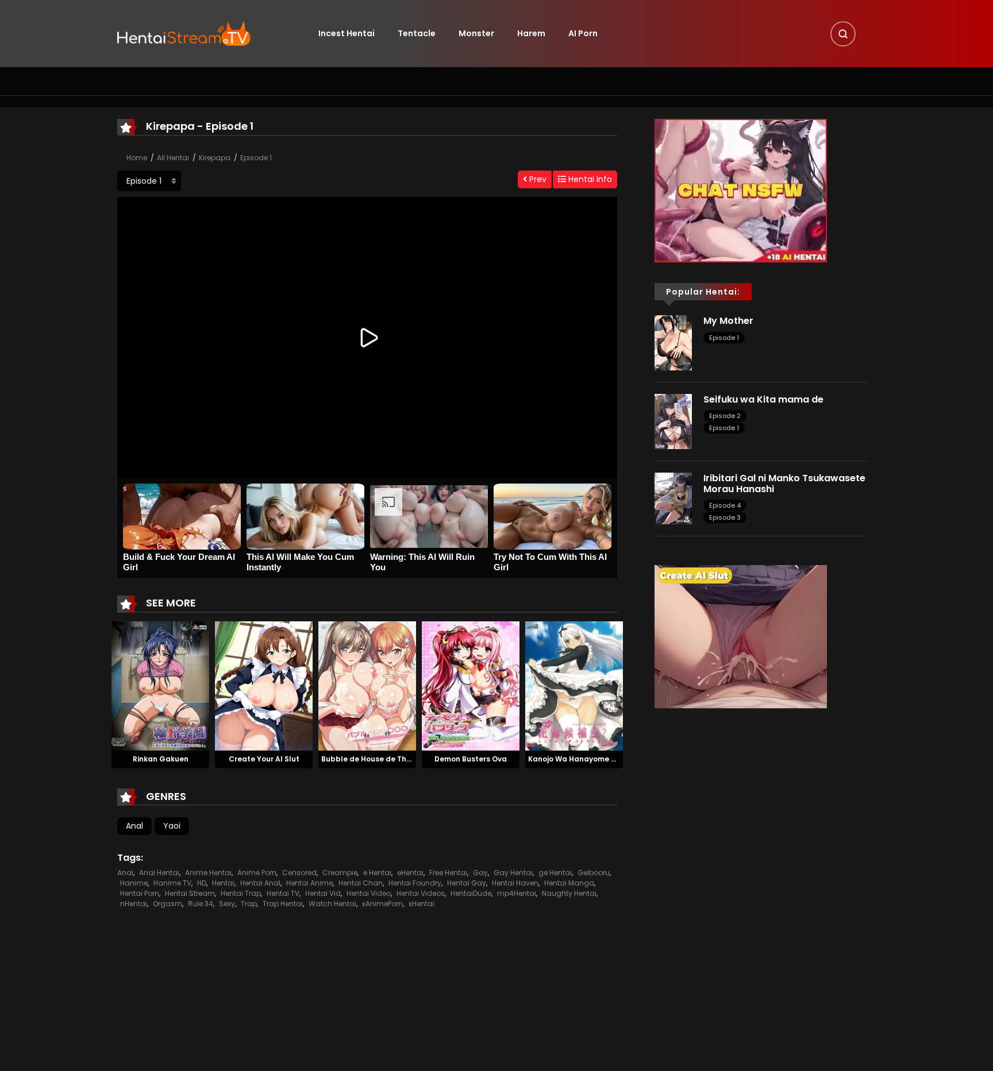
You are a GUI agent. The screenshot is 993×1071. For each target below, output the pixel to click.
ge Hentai (555, 872)
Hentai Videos (421, 893)
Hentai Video (369, 893)
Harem (531, 33)
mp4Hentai (516, 893)
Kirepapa (214, 158)
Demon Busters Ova (470, 759)
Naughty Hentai (569, 893)
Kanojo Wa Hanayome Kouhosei (586, 759)
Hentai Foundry (414, 883)
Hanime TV (172, 883)
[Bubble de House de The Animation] (367, 685)
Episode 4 (725, 505)
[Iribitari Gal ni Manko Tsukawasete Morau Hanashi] (673, 498)
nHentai (133, 903)
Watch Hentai (332, 903)
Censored (299, 872)
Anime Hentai (208, 872)
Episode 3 (725, 517)
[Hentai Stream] (184, 32)
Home (136, 158)
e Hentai (377, 872)
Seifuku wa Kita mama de (763, 399)
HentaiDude (471, 893)
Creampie (339, 872)
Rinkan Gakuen (160, 759)
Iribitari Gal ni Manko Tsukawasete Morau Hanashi (784, 483)
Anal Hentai (159, 872)
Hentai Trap (241, 893)
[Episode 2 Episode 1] (149, 181)
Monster (476, 33)
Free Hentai (448, 872)
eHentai (410, 872)
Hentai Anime (309, 883)
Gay (480, 872)
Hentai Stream (190, 893)
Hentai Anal (260, 883)
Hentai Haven (515, 883)
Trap (249, 903)
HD (201, 883)
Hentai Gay (466, 883)
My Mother (728, 320)
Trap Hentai (283, 903)
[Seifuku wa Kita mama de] (673, 421)
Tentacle (417, 33)
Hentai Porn (139, 893)
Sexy (227, 903)
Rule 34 (200, 903)
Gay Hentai (513, 872)
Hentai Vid (323, 893)
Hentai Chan (360, 883)
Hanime (134, 883)
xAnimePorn (382, 903)
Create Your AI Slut (264, 759)
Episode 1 (256, 158)
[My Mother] (673, 342)
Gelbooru (594, 872)
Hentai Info (589, 179)
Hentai (223, 883)
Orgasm (167, 903)
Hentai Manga (569, 883)
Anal (134, 826)
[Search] (843, 34)
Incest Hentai (346, 33)
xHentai (421, 903)
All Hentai (173, 158)
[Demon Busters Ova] (470, 685)
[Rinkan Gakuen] (160, 685)
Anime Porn (256, 872)
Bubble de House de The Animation (386, 759)
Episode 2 (725, 415)
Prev (536, 179)
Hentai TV (283, 893)
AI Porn (583, 33)
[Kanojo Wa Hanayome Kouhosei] (574, 685)
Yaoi (171, 826)
